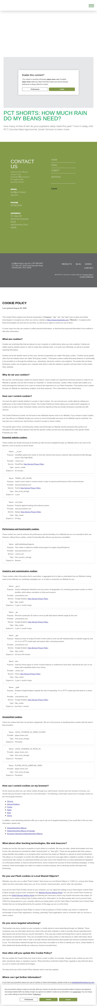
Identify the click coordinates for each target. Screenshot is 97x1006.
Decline (48, 999)
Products (67, 264)
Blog (78, 264)
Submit (54, 189)
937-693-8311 (16, 205)
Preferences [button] (37, 994)
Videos (88, 264)
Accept (68, 999)
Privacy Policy (88, 274)
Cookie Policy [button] (77, 992)
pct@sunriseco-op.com (21, 263)
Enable (62, 89)
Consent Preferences (86, 277)
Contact (88, 268)
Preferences (28, 999)
